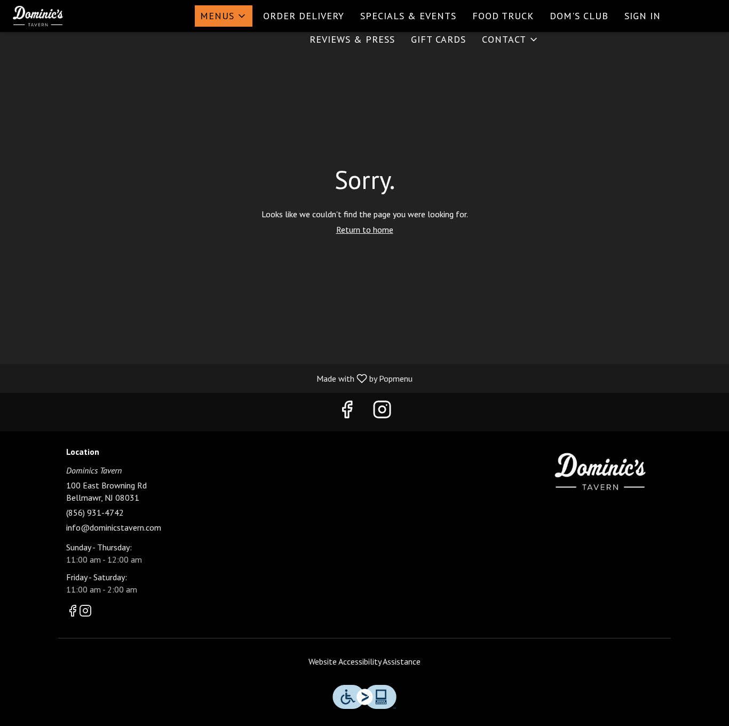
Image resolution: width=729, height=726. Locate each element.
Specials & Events (408, 16)
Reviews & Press (352, 39)
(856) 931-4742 (95, 512)
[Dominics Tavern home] (57, 16)
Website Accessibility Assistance (364, 661)
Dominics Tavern (600, 471)
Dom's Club (579, 16)
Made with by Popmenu (210, 378)
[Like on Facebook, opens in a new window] (346, 411)
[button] (223, 16)
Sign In (642, 16)
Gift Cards (438, 39)
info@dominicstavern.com (113, 527)
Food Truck (503, 16)
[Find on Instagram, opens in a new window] (382, 411)
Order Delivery (303, 16)
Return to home (364, 229)
